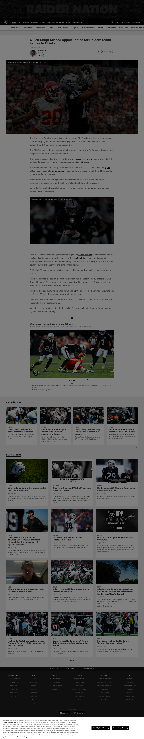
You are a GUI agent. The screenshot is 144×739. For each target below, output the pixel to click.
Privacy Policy (71, 722)
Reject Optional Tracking (101, 728)
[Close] (140, 728)
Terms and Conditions (10, 722)
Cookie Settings (22, 737)
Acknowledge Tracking (120, 728)
